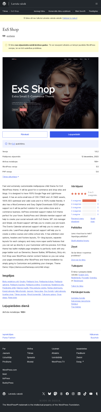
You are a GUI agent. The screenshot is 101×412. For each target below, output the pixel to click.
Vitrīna (30, 348)
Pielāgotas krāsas (46, 281)
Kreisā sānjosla (8, 291)
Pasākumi (80, 353)
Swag (80, 361)
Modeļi (30, 361)
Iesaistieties (81, 348)
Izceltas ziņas (7, 294)
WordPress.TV (58, 361)
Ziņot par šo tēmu (78, 260)
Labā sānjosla (60, 291)
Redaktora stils (57, 285)
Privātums (6, 361)
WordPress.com (9, 370)
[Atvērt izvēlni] (97, 3)
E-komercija (45, 285)
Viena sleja (38, 291)
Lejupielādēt (74, 134)
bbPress (6, 378)
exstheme (11, 36)
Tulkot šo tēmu (77, 286)
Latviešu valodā (15, 394)
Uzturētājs (7, 357)
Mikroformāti (21, 291)
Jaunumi (30, 291)
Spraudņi (31, 357)
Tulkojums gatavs (49, 294)
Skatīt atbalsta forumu (80, 241)
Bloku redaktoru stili (10, 281)
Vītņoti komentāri (34, 294)
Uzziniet (55, 348)
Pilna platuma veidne (38, 288)
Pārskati (25, 134)
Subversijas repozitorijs (80, 301)
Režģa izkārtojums (54, 288)
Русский (85, 278)
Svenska (93, 278)
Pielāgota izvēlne (33, 285)
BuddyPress (7, 383)
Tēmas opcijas (20, 294)
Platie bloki (12, 298)
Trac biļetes (76, 307)
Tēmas (5, 11)
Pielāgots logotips (17, 285)
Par (4, 348)
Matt (4, 374)
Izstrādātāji (57, 357)
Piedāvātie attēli (9, 288)
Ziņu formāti (49, 291)
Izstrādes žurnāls (78, 298)
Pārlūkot (74, 304)
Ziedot (79, 357)
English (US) (83, 275)
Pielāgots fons (32, 281)
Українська (78, 281)
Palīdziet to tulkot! (69, 18)
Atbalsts (55, 353)
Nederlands (76, 278)
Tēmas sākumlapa (9, 177)
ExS (13, 144)
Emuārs (22, 281)
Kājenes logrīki (23, 288)
